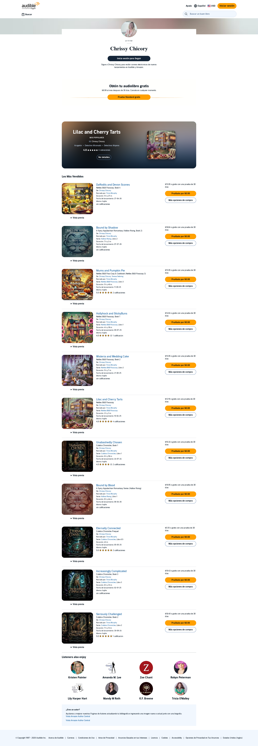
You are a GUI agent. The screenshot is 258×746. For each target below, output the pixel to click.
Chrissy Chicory (105, 190)
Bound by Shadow (107, 227)
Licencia (154, 738)
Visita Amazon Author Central (78, 716)
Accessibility (177, 738)
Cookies (165, 738)
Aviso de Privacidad (106, 738)
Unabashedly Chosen (109, 442)
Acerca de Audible (56, 738)
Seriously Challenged (109, 614)
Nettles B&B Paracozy (109, 282)
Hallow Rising (106, 239)
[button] (129, 97)
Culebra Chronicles (108, 454)
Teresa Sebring (117, 276)
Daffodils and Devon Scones (113, 184)
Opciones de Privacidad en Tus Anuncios (202, 738)
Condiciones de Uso (86, 738)
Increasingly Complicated (111, 571)
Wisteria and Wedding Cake (112, 356)
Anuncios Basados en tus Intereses (132, 738)
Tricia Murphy (111, 193)
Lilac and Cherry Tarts (109, 399)
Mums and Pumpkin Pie (110, 270)
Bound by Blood (105, 485)
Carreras (70, 738)
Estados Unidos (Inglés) (233, 738)
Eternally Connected (108, 528)
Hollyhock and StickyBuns (111, 313)
